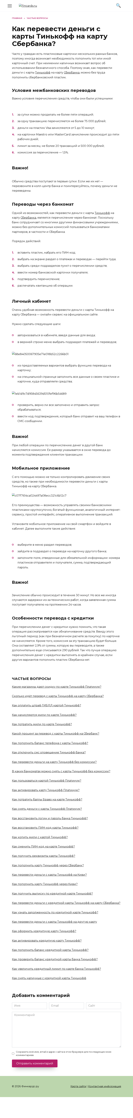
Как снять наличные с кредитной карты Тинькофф (49, 978)
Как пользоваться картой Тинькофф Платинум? (46, 780)
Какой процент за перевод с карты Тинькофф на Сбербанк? (55, 733)
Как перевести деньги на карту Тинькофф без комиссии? (54, 762)
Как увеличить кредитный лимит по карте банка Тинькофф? (56, 968)
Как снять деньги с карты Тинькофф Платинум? (47, 808)
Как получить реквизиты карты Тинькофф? (43, 856)
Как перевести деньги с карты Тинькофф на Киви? (49, 874)
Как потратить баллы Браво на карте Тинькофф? (47, 799)
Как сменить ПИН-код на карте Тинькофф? (43, 846)
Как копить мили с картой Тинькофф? (40, 837)
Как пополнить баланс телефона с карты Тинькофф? (50, 743)
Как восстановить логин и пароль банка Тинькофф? (50, 818)
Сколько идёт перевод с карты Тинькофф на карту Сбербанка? (58, 696)
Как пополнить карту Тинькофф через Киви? (45, 884)
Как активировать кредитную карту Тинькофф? (47, 940)
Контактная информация (104, 1086)
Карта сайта (78, 1086)
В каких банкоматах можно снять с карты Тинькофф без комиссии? (61, 771)
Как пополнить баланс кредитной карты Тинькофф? (50, 950)
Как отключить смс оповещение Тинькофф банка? (49, 752)
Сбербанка (71, 72)
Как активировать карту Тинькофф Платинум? (45, 790)
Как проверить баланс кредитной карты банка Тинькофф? (55, 959)
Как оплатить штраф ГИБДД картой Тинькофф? (46, 705)
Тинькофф (42, 72)
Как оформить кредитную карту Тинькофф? (44, 931)
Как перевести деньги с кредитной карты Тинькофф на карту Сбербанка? (66, 903)
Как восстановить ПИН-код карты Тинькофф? (45, 827)
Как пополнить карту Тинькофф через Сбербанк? (48, 865)
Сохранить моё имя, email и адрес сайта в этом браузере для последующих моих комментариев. (63, 1053)
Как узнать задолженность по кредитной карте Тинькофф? (55, 912)
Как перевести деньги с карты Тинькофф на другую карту (54, 921)
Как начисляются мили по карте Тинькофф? (44, 715)
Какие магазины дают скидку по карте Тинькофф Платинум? (56, 686)
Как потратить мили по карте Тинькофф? (42, 724)
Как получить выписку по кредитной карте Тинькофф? (52, 893)
